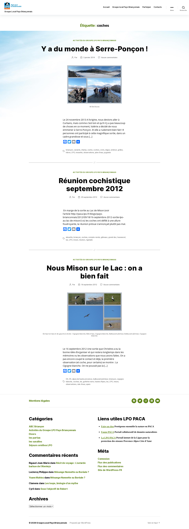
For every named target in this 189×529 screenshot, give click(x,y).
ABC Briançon (36, 426)
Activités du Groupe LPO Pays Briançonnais (94, 40)
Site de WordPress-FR (110, 470)
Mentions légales (39, 400)
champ (84, 150)
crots (102, 150)
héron (68, 152)
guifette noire (88, 381)
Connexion (103, 458)
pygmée (107, 152)
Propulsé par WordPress (80, 523)
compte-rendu (94, 237)
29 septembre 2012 (89, 197)
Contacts (158, 7)
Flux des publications (109, 462)
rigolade (89, 240)
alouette (69, 237)
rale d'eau (81, 384)
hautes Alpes (100, 381)
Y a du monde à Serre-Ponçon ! (94, 49)
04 (67, 379)
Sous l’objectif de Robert (53, 489)
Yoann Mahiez (36, 477)
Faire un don (107, 426)
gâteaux (104, 237)
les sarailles (35, 441)
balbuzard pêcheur (100, 379)
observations (88, 152)
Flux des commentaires (110, 466)
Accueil (106, 7)
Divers (32, 434)
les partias (34, 437)
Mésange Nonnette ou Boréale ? (71, 472)
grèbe (120, 150)
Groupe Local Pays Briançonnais (51, 523)
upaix (88, 384)
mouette (79, 152)
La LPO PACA (108, 437)
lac (67, 240)
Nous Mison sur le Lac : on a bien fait (94, 272)
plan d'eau (99, 152)
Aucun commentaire (109, 57)
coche (90, 150)
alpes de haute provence (82, 379)
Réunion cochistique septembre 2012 (94, 184)
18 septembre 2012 (89, 285)
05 (70, 379)
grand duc (112, 237)
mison (75, 240)
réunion (82, 240)
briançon (69, 150)
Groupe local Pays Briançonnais (126, 7)
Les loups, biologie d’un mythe (61, 483)
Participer (146, 7)
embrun (114, 150)
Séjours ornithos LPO (40, 445)
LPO (73, 152)
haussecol (121, 237)
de (81, 381)
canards (77, 150)
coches (96, 150)
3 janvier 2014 (89, 57)
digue (107, 150)
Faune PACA (107, 432)
